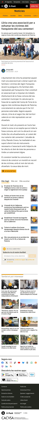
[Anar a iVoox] (36, 363)
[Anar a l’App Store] (22, 375)
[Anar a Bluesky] (23, 363)
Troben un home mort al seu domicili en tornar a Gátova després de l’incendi (28, 292)
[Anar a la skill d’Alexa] (32, 375)
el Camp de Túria (10, 171)
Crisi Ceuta (25, 2)
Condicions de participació (9, 403)
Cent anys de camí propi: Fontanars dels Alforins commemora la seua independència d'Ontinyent (9, 293)
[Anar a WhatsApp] (32, 363)
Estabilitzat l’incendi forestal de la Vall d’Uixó (27, 311)
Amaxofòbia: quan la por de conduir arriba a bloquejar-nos (10, 330)
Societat (13, 15)
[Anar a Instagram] (11, 363)
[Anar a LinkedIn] (7, 366)
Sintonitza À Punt (25, 390)
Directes (34, 6)
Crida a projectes (25, 397)
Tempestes (17, 2)
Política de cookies (25, 407)
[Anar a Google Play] (7, 375)
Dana (20, 15)
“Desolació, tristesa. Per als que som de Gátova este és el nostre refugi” (9, 312)
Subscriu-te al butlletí (7, 397)
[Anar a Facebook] (2, 363)
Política (5, 15)
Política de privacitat (7, 407)
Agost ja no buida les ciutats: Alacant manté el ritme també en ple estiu (28, 347)
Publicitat (23, 386)
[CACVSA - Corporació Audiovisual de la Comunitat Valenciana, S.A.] (15, 418)
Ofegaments (34, 2)
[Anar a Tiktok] (15, 363)
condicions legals (19, 259)
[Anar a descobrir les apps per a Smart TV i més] (9, 380)
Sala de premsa (6, 390)
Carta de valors (5, 400)
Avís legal (23, 403)
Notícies (19, 10)
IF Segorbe (8, 2)
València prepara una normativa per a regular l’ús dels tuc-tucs (28, 330)
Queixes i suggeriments (27, 393)
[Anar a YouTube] (19, 363)
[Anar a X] (7, 363)
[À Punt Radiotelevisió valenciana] (11, 413)
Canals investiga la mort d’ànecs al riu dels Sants (8, 347)
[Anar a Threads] (27, 363)
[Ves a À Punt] (10, 6)
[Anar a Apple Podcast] (2, 366)
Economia (27, 15)
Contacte (4, 386)
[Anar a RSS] (11, 366)
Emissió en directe (6, 393)
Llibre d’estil (24, 400)
